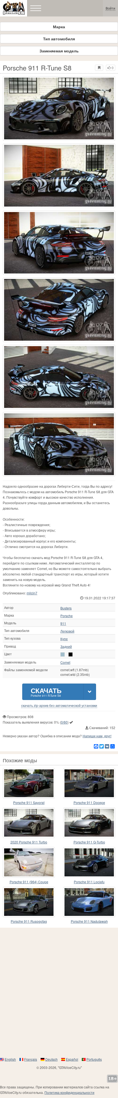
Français (30, 1059)
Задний (66, 646)
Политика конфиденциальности (69, 1092)
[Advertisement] (59, 992)
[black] (70, 654)
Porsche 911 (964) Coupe (29, 881)
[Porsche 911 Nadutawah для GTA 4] (89, 902)
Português (94, 1059)
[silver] (62, 654)
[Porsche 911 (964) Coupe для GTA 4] (29, 862)
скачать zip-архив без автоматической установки (59, 705)
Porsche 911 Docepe (89, 802)
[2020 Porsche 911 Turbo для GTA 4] (29, 823)
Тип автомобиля (59, 38)
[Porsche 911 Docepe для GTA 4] (89, 783)
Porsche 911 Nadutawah (89, 921)
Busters (66, 608)
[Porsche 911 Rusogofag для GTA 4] (29, 902)
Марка (59, 26)
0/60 (64, 722)
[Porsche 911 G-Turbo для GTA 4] (89, 823)
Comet (65, 662)
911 (63, 623)
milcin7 (32, 593)
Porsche (66, 615)
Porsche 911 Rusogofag (29, 921)
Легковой (67, 631)
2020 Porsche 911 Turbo (28, 842)
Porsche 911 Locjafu (89, 881)
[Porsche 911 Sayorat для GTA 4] (29, 783)
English (10, 1059)
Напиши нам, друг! (97, 735)
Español (72, 1059)
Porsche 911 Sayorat (28, 802)
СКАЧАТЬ (46, 692)
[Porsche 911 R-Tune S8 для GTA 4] (59, 108)
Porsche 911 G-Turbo (89, 842)
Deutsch (51, 1059)
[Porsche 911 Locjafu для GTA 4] (89, 862)
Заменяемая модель (59, 50)
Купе (64, 638)
